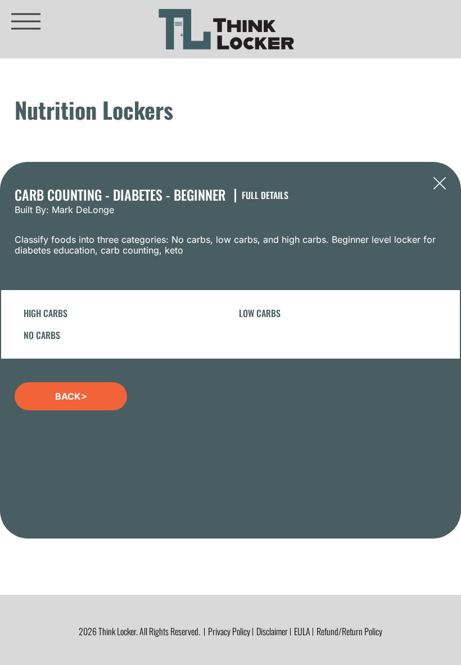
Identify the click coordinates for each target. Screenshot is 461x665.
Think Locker (226, 29)
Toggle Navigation (25, 21)
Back (439, 183)
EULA (302, 631)
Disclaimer (272, 631)
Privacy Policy (229, 631)
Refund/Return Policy (349, 631)
